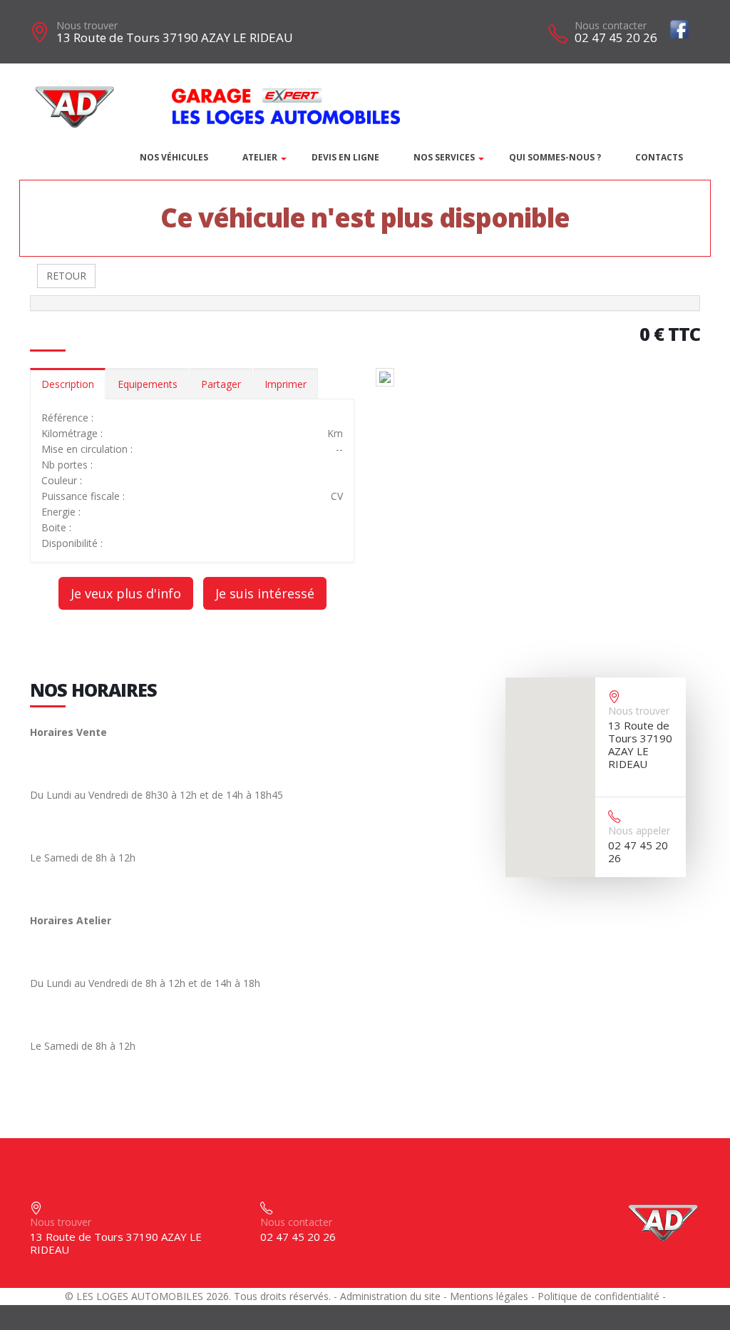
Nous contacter (611, 25)
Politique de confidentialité (598, 1296)
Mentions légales (489, 1296)
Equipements (148, 384)
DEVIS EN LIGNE (345, 157)
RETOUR (66, 275)
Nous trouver (87, 25)
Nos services (444, 157)
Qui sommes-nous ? (555, 157)
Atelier (259, 157)
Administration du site (390, 1296)
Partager (221, 384)
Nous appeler (639, 830)
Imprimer (285, 384)
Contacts (659, 157)
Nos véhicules (174, 157)
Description (67, 384)
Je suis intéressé (264, 593)
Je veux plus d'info (126, 593)
